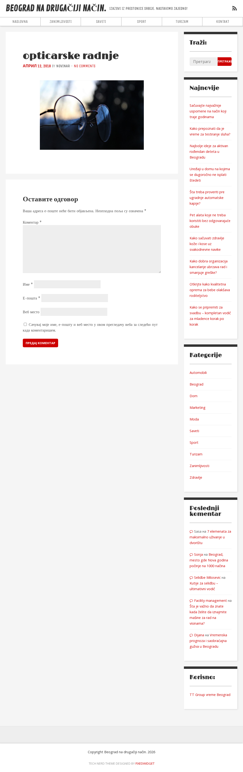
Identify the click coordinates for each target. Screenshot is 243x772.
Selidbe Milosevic (207, 577)
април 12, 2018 (37, 66)
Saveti (101, 21)
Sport (141, 21)
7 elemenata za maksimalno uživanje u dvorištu (210, 537)
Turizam (182, 21)
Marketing (198, 407)
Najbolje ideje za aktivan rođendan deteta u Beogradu (209, 151)
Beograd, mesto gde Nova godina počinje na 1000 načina (209, 560)
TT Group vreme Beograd (210, 694)
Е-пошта (31, 298)
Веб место (31, 311)
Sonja (198, 554)
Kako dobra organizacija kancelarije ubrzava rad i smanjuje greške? (209, 267)
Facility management (210, 600)
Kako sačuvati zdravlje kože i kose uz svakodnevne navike (207, 244)
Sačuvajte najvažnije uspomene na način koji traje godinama (208, 111)
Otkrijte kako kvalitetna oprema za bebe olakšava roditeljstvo (210, 290)
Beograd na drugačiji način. (56, 8)
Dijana (199, 635)
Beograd (196, 384)
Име (28, 284)
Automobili (198, 372)
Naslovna (20, 21)
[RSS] (234, 9)
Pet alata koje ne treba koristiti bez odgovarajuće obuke (210, 221)
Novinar (63, 66)
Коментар (32, 222)
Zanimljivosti (61, 21)
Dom (193, 396)
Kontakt (222, 21)
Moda (194, 419)
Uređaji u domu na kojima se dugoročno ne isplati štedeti (210, 175)
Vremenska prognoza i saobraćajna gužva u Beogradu (208, 641)
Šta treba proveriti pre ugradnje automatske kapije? (207, 198)
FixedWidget (145, 763)
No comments (84, 66)
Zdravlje (196, 477)
